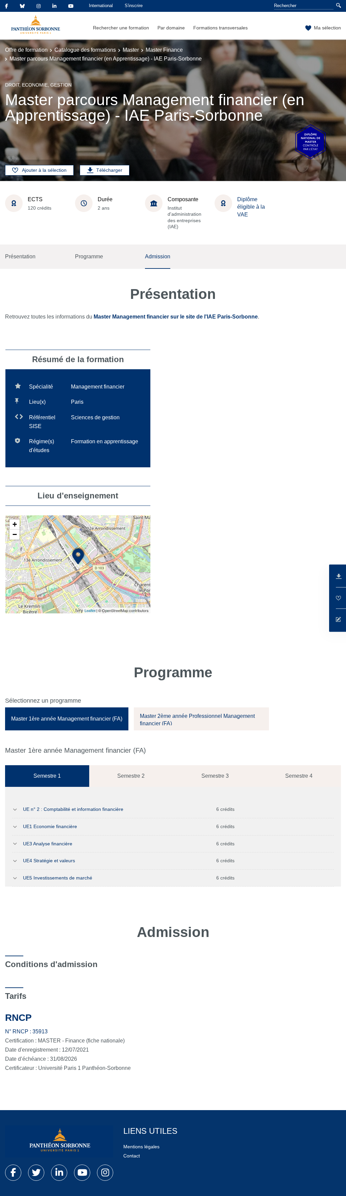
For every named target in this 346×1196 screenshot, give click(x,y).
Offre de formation (26, 50)
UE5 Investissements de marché (57, 878)
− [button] (15, 534)
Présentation (20, 256)
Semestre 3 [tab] (215, 776)
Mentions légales (141, 1146)
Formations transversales (220, 27)
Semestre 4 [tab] (299, 776)
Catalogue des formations (85, 50)
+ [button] (15, 524)
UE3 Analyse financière (47, 843)
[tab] (66, 718)
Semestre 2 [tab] (131, 776)
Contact (131, 1155)
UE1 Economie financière (50, 826)
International (101, 5)
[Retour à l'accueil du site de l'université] (59, 1141)
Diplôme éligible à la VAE (251, 206)
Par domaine (171, 27)
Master (131, 50)
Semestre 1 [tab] (47, 776)
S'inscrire (134, 5)
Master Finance (164, 50)
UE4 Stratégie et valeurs (49, 860)
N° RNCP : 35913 (26, 1031)
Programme (89, 256)
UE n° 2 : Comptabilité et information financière (73, 809)
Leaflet (89, 611)
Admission (157, 256)
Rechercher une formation (121, 27)
